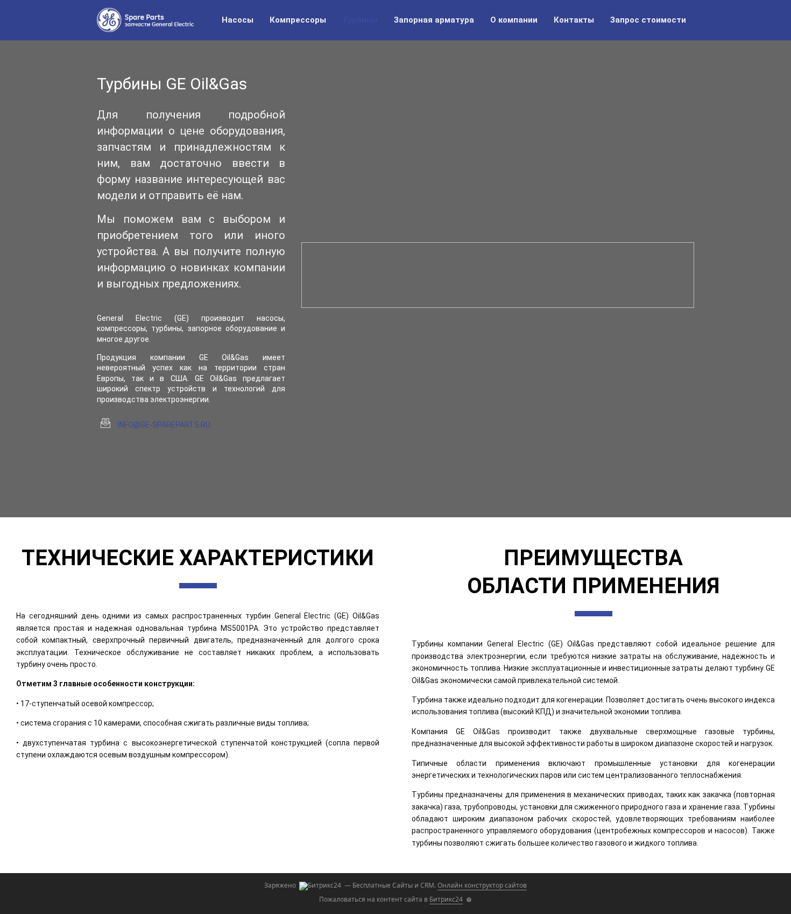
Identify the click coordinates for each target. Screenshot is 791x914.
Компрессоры (298, 20)
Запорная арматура (434, 20)
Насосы (237, 20)
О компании (514, 20)
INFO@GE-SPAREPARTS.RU (164, 424)
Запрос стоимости (648, 20)
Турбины (360, 20)
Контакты (574, 20)
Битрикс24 (446, 899)
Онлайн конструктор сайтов (482, 885)
